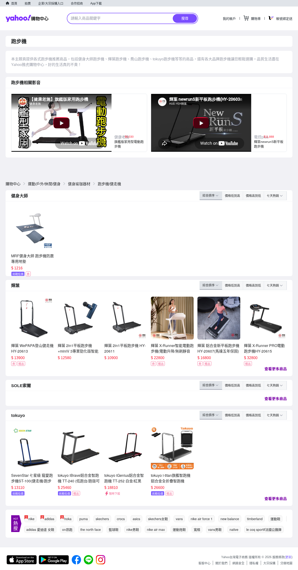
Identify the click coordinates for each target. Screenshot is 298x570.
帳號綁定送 (284, 19)
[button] (129, 123)
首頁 (14, 3)
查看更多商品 (275, 369)
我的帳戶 (229, 19)
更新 (288, 557)
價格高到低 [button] (253, 195)
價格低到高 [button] (232, 195)
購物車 (256, 19)
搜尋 (184, 18)
